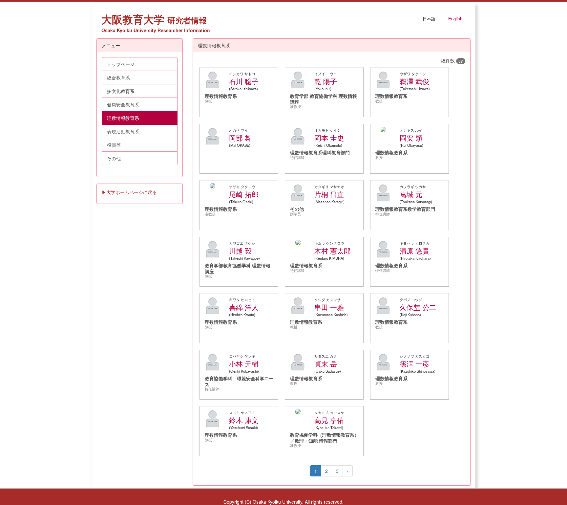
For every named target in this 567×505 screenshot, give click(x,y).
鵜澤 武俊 (414, 81)
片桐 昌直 (329, 194)
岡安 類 (411, 138)
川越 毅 (240, 250)
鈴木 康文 (244, 420)
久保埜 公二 (418, 307)
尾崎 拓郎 (244, 194)
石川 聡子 (244, 81)
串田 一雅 (329, 307)
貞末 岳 (325, 363)
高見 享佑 (329, 420)
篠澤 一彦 (414, 363)
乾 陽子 (325, 81)
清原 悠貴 (414, 250)
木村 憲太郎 (332, 250)
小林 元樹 (244, 363)
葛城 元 (411, 194)
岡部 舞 (240, 138)
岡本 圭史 (329, 138)
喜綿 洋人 (244, 307)
